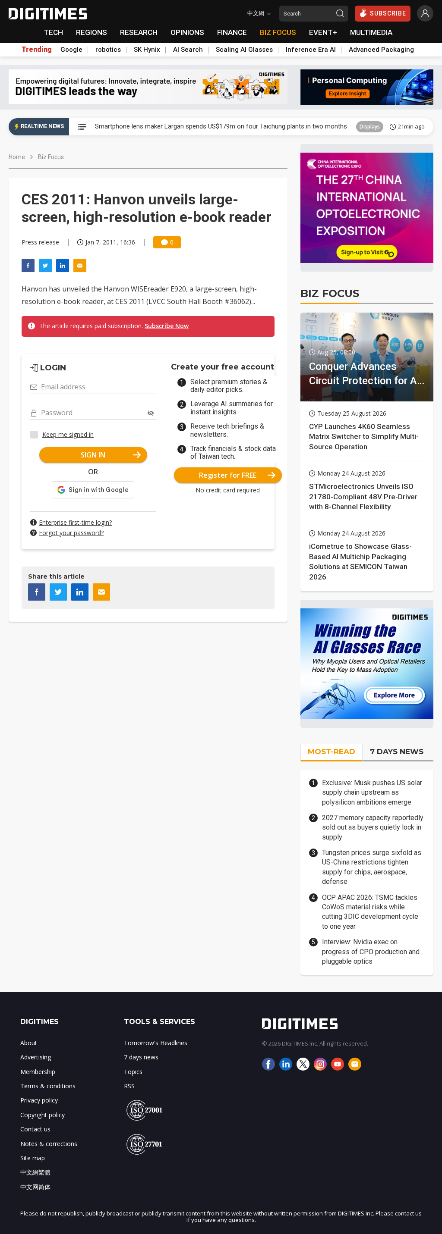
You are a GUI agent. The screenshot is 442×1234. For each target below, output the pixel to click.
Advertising (35, 1057)
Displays (370, 126)
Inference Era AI (311, 49)
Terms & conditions (48, 1086)
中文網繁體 (35, 1172)
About (28, 1043)
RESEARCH (139, 32)
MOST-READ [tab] (331, 751)
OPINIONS (187, 32)
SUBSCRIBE (388, 13)
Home (17, 156)
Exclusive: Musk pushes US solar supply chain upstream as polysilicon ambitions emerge (372, 792)
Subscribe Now (167, 326)
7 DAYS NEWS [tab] (396, 751)
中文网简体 (35, 1187)
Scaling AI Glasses (244, 49)
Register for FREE (227, 475)
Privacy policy (39, 1100)
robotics (108, 49)
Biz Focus (51, 156)
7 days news (141, 1057)
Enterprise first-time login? (75, 522)
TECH (53, 32)
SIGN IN (93, 455)
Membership (37, 1072)
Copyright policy (42, 1115)
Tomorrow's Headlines (155, 1043)
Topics (133, 1072)
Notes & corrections (48, 1144)
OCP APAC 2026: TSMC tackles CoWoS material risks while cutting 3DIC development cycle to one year (370, 911)
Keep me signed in (68, 434)
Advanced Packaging (381, 49)
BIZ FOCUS (278, 32)
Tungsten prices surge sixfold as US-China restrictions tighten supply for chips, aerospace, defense (371, 867)
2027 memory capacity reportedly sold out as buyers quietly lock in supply (372, 827)
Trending (37, 49)
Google (71, 49)
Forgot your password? (71, 533)
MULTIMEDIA (371, 32)
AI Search (188, 49)
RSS (129, 1086)
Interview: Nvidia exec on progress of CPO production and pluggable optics (371, 951)
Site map (32, 1158)
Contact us (35, 1129)
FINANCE (232, 32)
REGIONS (91, 32)
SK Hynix (147, 49)
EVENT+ (323, 32)
